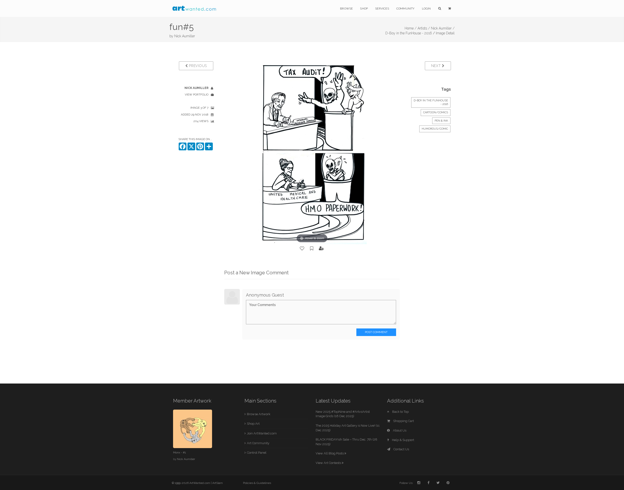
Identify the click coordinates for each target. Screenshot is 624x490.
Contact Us (401, 449)
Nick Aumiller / (443, 28)
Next (436, 66)
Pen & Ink (441, 120)
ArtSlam (217, 483)
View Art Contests (329, 463)
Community (405, 8)
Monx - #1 (179, 452)
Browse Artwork (258, 414)
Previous (197, 66)
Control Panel (256, 452)
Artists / (424, 28)
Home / (411, 28)
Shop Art (253, 423)
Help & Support (402, 440)
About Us (399, 430)
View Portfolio (196, 94)
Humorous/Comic (435, 128)
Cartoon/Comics (435, 112)
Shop (364, 8)
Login (426, 8)
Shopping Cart (403, 421)
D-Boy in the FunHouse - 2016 (408, 33)
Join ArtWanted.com (262, 433)
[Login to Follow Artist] (321, 248)
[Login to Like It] (302, 248)
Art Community (258, 443)
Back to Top (400, 411)
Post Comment (376, 332)
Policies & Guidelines (257, 483)
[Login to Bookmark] (312, 248)
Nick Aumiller (184, 36)
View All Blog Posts (330, 453)
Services (382, 8)
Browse (346, 8)
